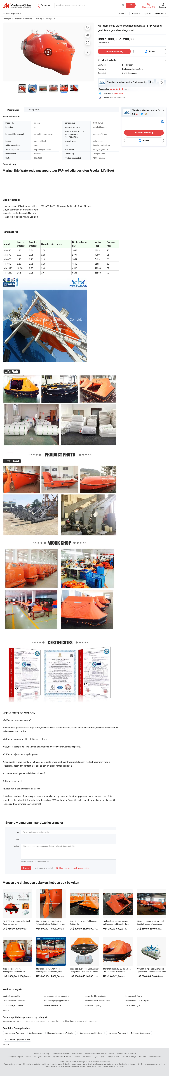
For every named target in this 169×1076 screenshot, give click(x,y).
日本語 (110, 1056)
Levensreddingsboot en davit (55, 996)
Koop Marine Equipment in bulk (17, 1039)
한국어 (103, 1056)
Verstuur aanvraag (114, 51)
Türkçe (133, 1056)
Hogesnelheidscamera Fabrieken (60, 1033)
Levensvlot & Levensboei (94, 996)
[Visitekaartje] (162, 121)
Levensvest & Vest (132, 996)
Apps (146, 13)
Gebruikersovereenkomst (61, 1053)
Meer (5, 1044)
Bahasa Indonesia (155, 1056)
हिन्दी (117, 1056)
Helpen (135, 13)
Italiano (68, 1056)
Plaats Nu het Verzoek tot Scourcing (72, 868)
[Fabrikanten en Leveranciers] (17, 5)
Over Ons (36, 1053)
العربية (96, 1056)
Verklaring (45, 1053)
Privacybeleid (77, 1053)
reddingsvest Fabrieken (14, 1033)
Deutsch (77, 1056)
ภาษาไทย (124, 1056)
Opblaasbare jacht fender (13, 1005)
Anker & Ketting (131, 1005)
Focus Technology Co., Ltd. (81, 1061)
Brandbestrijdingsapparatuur (55, 1000)
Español (28, 1056)
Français (47, 1056)
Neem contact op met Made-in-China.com (99, 1053)
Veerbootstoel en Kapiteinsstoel (97, 1000)
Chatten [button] (151, 51)
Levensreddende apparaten (14, 1000)
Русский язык (58, 1056)
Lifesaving (38, 19)
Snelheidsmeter (35, 1033)
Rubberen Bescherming (140, 1033)
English (20, 1056)
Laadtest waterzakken (12, 996)
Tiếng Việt (142, 1056)
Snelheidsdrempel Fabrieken (91, 1033)
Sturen (26, 868)
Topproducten (122, 1053)
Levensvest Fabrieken (117, 1033)
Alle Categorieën (12, 13)
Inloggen (162, 7)
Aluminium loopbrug (92, 1005)
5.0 (133, 114)
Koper (121, 13)
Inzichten (133, 1053)
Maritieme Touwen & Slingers (137, 1000)
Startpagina (7, 19)
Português (37, 1056)
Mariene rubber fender (53, 1005)
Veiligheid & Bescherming (23, 19)
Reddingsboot (50, 19)
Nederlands (87, 1056)
